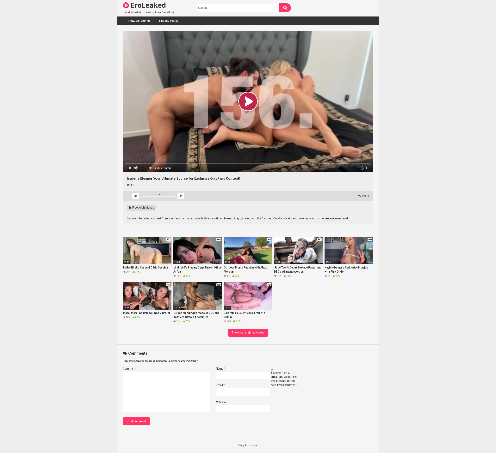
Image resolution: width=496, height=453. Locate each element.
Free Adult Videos (143, 207)
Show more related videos (248, 332)
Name (220, 368)
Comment (129, 368)
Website (221, 401)
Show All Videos (139, 21)
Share (365, 195)
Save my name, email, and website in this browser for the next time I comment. (284, 378)
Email (220, 385)
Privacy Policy (168, 21)
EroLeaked (147, 5)
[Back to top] (483, 441)
